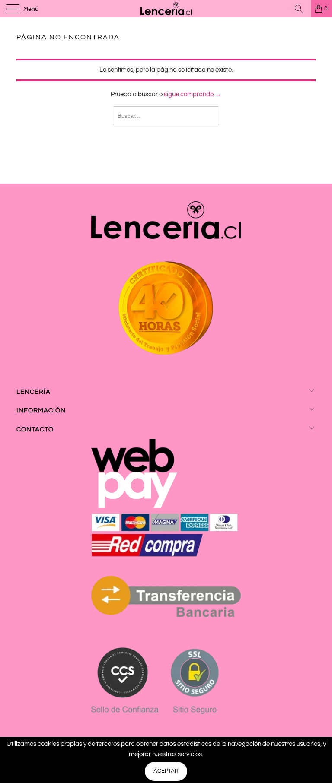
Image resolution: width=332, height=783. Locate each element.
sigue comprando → (192, 94)
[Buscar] (302, 9)
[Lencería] (166, 8)
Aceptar (166, 771)
